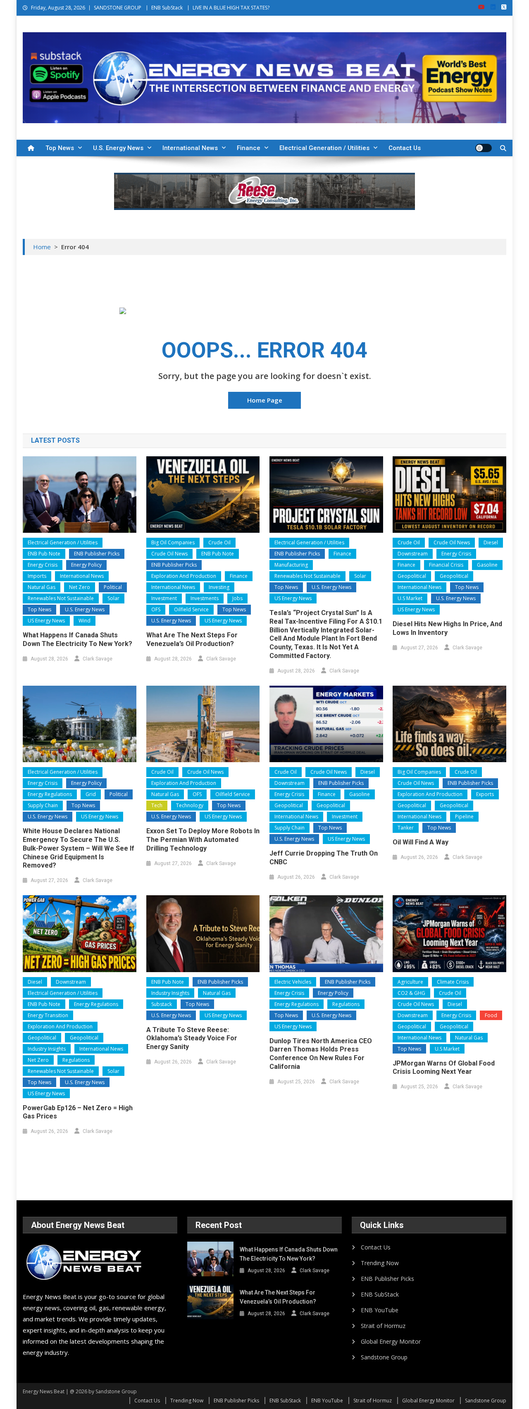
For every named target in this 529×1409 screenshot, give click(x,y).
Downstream (413, 553)
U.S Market (410, 598)
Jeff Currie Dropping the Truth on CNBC (323, 857)
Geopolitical (412, 575)
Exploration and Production (183, 575)
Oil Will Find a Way (420, 842)
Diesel (491, 542)
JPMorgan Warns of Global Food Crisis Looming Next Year (444, 1067)
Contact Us (404, 148)
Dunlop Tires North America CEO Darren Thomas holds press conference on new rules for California (320, 1053)
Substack (161, 1004)
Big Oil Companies (173, 542)
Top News (59, 148)
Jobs (237, 598)
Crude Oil (219, 542)
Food (491, 1015)
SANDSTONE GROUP (117, 7)
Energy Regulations (50, 794)
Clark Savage (97, 659)
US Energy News (46, 620)
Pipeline (464, 816)
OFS (155, 609)
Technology (189, 805)
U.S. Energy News (118, 148)
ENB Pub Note (44, 553)
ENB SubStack (167, 7)
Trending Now (380, 1263)
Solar (113, 598)
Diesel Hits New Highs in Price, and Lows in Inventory (447, 628)
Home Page (264, 400)
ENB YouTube (379, 1310)
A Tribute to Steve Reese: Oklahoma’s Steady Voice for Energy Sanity (191, 1038)
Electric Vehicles (292, 981)
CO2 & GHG (411, 993)
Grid (91, 794)
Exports (485, 794)
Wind (85, 620)
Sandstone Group (384, 1357)
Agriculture (410, 981)
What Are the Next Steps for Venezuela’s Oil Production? (192, 639)
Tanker (406, 827)
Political (113, 587)
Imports (37, 575)
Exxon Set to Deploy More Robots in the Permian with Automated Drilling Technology (203, 839)
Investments (205, 598)
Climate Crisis (453, 981)
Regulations (76, 1059)
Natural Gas (41, 587)
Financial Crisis (446, 564)
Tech (156, 805)
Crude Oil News (169, 553)
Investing (219, 587)
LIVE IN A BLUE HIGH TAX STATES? (231, 7)
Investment (164, 598)
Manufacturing (291, 564)
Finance (248, 148)
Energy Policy (86, 564)
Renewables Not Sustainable (61, 598)
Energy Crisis (42, 564)
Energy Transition (48, 1015)
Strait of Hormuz (383, 1326)
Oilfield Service (191, 609)
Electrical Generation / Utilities (324, 148)
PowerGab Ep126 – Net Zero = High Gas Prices (78, 1112)
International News (190, 148)
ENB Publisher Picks (96, 553)
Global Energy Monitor (391, 1341)
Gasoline (487, 564)
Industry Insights (47, 1048)
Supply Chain (43, 805)
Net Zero (79, 587)
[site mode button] (483, 148)
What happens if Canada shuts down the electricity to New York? (77, 639)
